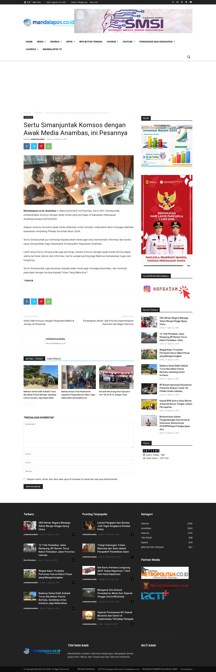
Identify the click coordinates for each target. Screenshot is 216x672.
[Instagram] (177, 2)
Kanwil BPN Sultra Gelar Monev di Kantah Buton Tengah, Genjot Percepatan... (176, 404)
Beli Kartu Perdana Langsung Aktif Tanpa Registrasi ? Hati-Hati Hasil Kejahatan (114, 571)
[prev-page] (26, 404)
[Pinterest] (41, 146)
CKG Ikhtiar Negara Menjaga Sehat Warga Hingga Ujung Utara (174, 321)
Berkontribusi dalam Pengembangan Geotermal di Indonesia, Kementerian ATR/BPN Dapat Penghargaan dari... (175, 423)
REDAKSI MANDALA (86, 669)
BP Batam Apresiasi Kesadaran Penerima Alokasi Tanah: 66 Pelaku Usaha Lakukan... (176, 388)
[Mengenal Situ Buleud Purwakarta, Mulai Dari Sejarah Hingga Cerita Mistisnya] (88, 592)
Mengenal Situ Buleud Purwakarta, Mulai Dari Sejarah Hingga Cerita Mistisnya (115, 593)
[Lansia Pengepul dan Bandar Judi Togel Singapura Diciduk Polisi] (88, 525)
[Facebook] (173, 2)
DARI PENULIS (54, 359)
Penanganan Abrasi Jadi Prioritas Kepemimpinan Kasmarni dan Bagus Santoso (108, 322)
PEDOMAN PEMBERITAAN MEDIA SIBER (159, 669)
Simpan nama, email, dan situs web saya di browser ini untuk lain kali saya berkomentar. (72, 479)
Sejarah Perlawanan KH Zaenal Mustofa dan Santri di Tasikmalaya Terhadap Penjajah (115, 615)
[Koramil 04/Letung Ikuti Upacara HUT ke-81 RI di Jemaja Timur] (116, 377)
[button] (188, 57)
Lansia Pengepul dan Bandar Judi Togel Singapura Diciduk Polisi (113, 526)
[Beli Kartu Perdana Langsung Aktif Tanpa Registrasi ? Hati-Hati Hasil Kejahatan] (88, 570)
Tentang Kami (186, 669)
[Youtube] (190, 2)
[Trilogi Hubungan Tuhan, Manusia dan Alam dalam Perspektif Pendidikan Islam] (88, 548)
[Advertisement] (108, 84)
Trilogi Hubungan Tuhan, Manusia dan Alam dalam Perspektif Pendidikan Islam (113, 548)
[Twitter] (182, 2)
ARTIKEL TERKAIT (34, 359)
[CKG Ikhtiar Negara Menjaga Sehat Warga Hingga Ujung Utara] (149, 321)
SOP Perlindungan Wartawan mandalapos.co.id (118, 669)
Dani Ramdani (30, 560)
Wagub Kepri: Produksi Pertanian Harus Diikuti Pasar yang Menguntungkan (175, 353)
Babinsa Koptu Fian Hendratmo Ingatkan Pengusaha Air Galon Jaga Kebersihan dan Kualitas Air (78, 394)
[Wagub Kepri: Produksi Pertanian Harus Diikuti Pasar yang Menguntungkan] (149, 353)
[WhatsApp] (48, 146)
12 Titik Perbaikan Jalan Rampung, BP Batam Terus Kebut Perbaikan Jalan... (173, 337)
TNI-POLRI (38, 112)
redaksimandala (37, 139)
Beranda (27, 112)
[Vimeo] (186, 2)
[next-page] (31, 404)
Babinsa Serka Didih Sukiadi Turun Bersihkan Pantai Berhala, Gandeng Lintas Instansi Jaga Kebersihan (40, 394)
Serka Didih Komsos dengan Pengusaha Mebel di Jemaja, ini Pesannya (49, 322)
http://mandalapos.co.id (55, 343)
